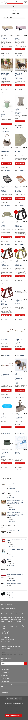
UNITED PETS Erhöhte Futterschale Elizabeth (18, 111)
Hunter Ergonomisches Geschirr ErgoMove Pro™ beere (5, 303)
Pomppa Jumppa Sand (4, 37)
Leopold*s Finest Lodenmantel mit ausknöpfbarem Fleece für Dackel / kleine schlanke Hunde (18, 378)
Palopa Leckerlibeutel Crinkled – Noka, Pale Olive (4, 225)
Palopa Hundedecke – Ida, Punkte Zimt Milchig (18, 189)
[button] (2, 2)
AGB (2, 687)
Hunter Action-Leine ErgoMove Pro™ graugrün (18, 341)
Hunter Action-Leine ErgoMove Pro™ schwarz (18, 302)
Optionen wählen (6, 48)
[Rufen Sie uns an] (8, 632)
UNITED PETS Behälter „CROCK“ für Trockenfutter (4, 114)
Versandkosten (6, 55)
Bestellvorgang (5, 675)
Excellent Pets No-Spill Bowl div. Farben (4, 416)
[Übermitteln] (25, 663)
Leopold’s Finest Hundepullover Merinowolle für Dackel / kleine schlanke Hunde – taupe (5, 76)
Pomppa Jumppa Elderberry (17, 38)
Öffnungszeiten (5, 669)
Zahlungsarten (5, 678)
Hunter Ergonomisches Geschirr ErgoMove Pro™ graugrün (18, 264)
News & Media (5, 681)
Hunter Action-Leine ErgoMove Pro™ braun (5, 341)
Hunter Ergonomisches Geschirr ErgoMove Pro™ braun (5, 264)
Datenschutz (4, 692)
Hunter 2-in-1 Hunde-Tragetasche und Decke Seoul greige (18, 417)
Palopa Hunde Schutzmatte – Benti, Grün (18, 150)
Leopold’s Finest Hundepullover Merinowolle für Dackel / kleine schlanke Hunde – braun (18, 76)
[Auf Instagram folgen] (2, 632)
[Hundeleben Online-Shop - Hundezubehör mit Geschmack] (13, 2)
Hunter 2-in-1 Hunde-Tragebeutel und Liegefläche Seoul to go (5, 151)
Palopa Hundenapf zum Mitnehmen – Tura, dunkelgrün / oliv (5, 454)
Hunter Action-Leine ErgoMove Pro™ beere (5, 374)
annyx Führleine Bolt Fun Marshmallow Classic (18, 453)
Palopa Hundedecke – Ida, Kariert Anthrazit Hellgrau (4, 190)
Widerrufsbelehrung (6, 684)
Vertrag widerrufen (13, 715)
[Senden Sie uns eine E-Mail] (5, 632)
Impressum (4, 689)
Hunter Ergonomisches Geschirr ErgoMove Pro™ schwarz (18, 225)
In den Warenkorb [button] (6, 124)
